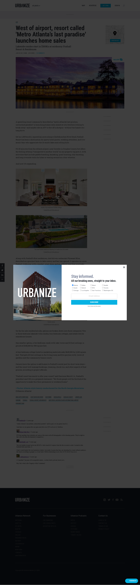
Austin (75, 288)
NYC (93, 288)
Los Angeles (85, 290)
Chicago (76, 290)
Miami (94, 285)
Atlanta (76, 285)
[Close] (124, 267)
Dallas (83, 285)
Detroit (84, 288)
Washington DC (108, 290)
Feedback (132, 581)
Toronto (106, 288)
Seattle (106, 285)
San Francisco (96, 290)
